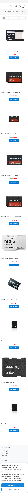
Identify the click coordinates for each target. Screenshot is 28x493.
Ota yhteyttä (5, 460)
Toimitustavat (5, 453)
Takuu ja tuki (5, 452)
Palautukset (5, 455)
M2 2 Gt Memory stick (6, 341)
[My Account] (16, 6)
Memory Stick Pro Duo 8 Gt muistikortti (11, 216)
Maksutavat (5, 450)
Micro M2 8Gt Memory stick (8, 423)
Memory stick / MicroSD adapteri (9, 258)
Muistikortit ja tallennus (18, 11)
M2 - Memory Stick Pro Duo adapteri (10, 51)
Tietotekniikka (8, 11)
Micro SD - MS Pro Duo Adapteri (9, 299)
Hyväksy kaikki (12, 485)
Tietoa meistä (5, 462)
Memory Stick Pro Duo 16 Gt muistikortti (11, 92)
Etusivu (2, 11)
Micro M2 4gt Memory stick (8, 382)
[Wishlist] (19, 6)
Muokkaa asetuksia (13, 489)
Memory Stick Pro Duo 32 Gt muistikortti (11, 134)
